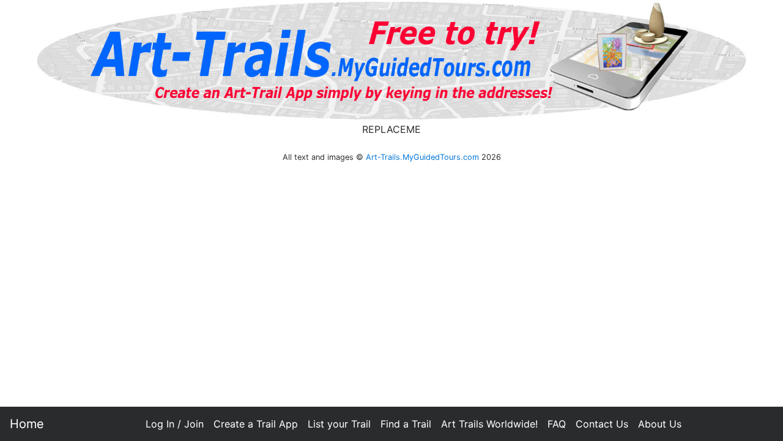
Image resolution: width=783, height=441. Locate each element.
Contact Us (602, 424)
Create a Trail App (255, 424)
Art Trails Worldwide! (489, 424)
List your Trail (339, 424)
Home (27, 424)
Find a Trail (405, 424)
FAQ (556, 424)
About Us (659, 424)
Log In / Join (175, 424)
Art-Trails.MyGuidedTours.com (422, 157)
